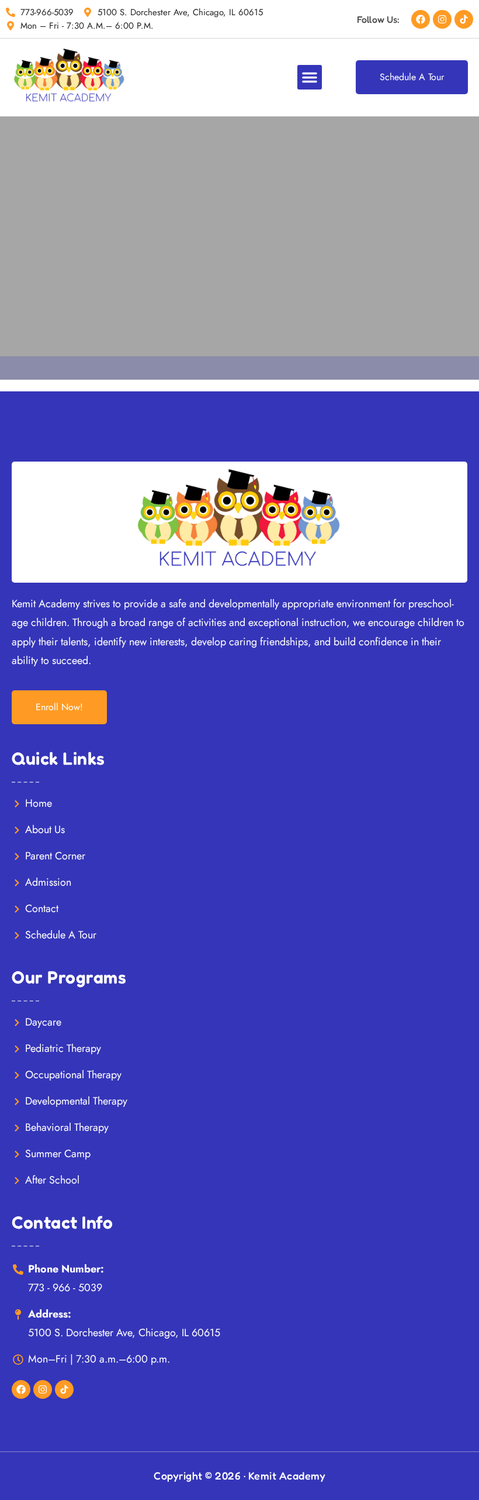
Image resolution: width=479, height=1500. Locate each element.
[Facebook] (420, 19)
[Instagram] (442, 19)
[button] (309, 77)
